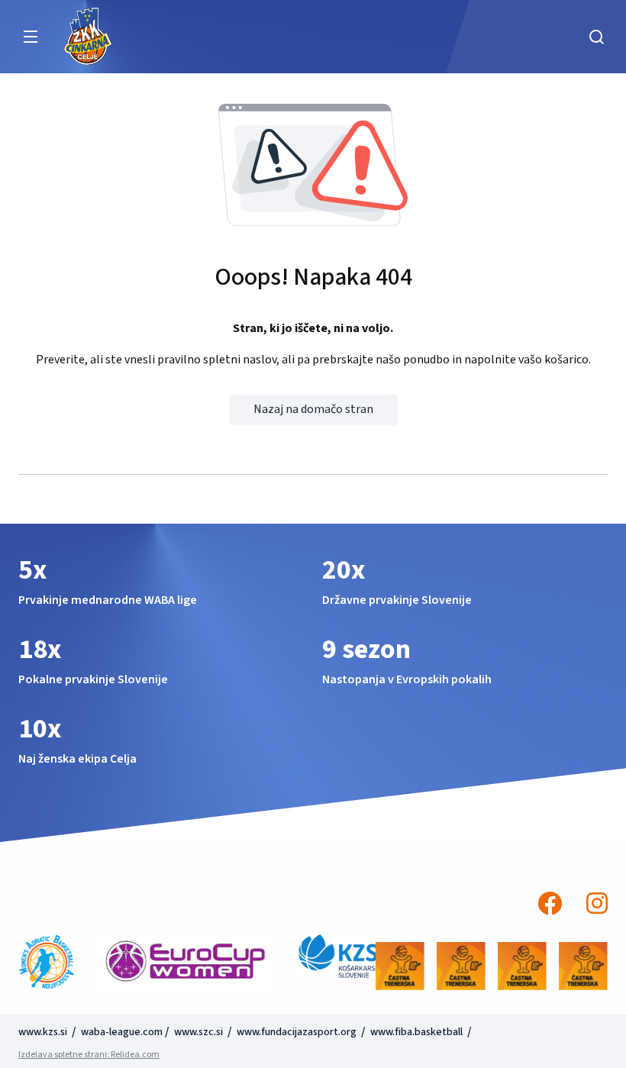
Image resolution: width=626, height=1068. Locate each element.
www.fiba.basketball (416, 1032)
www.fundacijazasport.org (297, 1032)
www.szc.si (199, 1032)
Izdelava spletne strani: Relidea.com (89, 1054)
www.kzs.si (43, 1032)
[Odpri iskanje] (596, 36)
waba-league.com (122, 1032)
